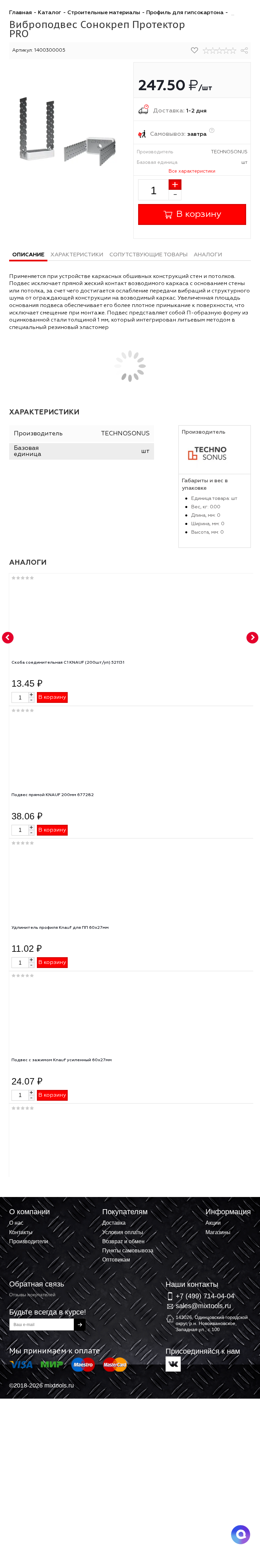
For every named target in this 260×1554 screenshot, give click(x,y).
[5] (233, 50)
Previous (8, 638)
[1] (206, 50)
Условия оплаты (122, 1232)
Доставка (114, 1223)
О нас (16, 1223)
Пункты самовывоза (127, 1250)
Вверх (221, 1218)
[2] (213, 50)
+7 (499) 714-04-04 (205, 1296)
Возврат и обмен (123, 1241)
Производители (28, 1241)
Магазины (218, 1232)
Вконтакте (173, 1364)
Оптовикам (116, 1259)
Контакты (20, 1232)
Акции (213, 1223)
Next (252, 638)
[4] (226, 50)
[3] (219, 50)
